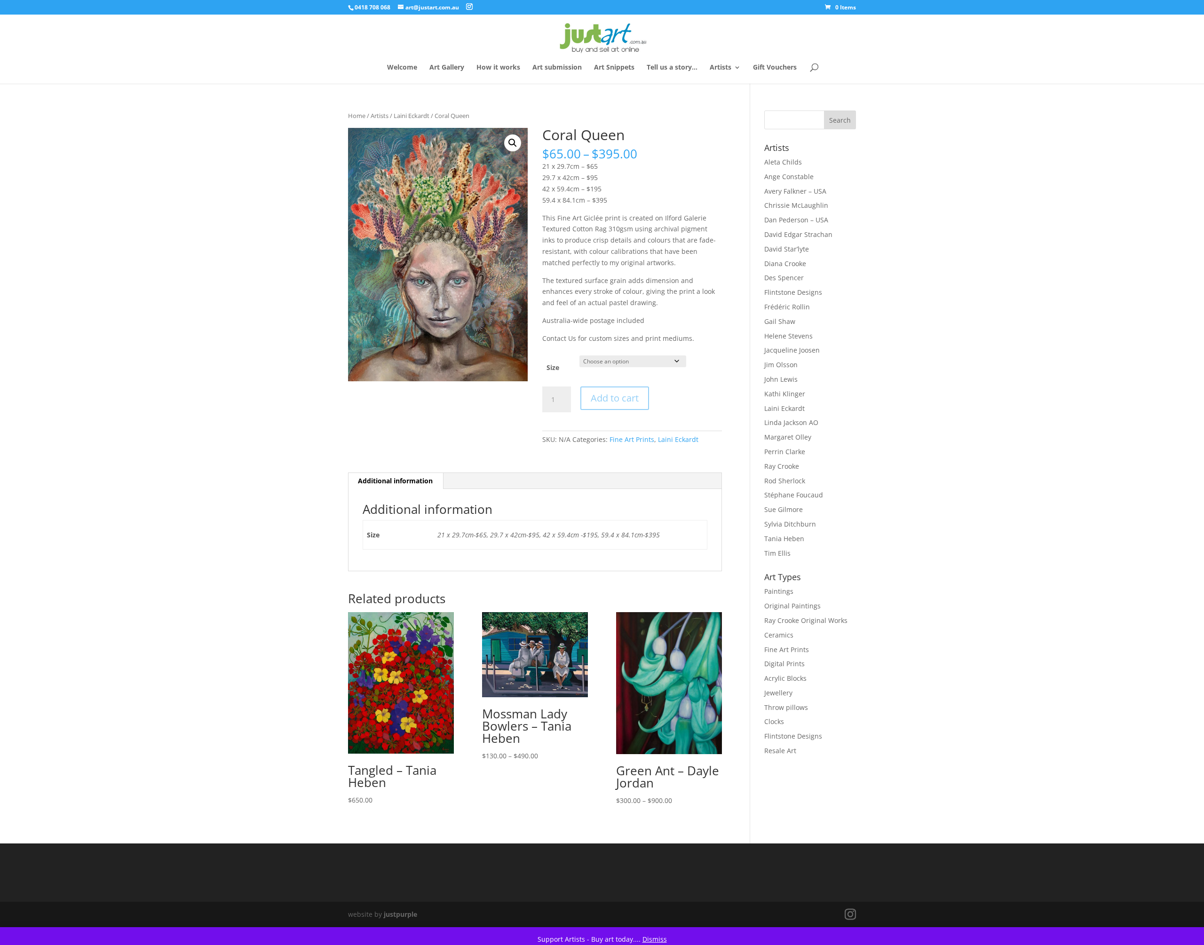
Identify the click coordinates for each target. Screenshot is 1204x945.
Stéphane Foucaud (793, 494)
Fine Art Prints (632, 439)
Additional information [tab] (395, 480)
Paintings (778, 591)
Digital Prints (784, 663)
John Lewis (781, 379)
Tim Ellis (777, 553)
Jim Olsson (781, 364)
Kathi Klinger (784, 393)
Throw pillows (786, 707)
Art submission (557, 67)
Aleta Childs (783, 162)
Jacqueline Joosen (792, 350)
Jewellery (778, 692)
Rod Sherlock (784, 480)
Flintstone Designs (793, 292)
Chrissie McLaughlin (796, 205)
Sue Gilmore (783, 509)
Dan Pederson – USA (796, 219)
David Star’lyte (786, 248)
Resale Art (780, 750)
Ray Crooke (781, 466)
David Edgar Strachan (798, 234)
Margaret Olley (787, 437)
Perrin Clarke (784, 451)
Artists (720, 67)
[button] (512, 142)
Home (356, 115)
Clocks (774, 721)
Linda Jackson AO (791, 422)
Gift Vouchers (775, 67)
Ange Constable (789, 176)
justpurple (400, 914)
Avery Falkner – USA (795, 191)
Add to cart (615, 398)
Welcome (402, 67)
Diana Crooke (785, 263)
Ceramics (778, 634)
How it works (498, 67)
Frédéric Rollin (787, 306)
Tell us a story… (672, 67)
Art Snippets (614, 67)
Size (553, 367)
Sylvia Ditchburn (790, 524)
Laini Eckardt (411, 115)
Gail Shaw (779, 321)
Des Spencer (784, 277)
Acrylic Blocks (785, 678)
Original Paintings (792, 605)
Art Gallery (446, 67)
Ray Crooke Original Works (806, 620)
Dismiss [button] (654, 939)
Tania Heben (784, 538)
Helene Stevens (788, 335)
